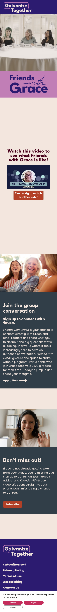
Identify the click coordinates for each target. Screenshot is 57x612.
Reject (33, 602)
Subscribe (12, 504)
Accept (13, 602)
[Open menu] (52, 7)
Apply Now (10, 380)
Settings (12, 607)
